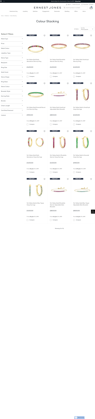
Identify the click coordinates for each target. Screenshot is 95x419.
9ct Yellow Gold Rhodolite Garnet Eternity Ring (57, 60)
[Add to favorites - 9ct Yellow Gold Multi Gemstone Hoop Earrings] (44, 131)
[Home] (47, 7)
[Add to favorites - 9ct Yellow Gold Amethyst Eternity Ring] (91, 35)
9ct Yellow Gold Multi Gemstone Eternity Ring (34, 60)
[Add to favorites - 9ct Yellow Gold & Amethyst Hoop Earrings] (91, 83)
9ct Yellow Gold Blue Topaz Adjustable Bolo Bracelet (81, 204)
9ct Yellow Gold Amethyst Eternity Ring (81, 60)
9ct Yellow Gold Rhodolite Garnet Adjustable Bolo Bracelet (57, 205)
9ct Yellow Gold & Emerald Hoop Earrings (81, 156)
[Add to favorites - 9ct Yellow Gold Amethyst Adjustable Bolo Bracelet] (68, 83)
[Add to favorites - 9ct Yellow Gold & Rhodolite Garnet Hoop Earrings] (68, 131)
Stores (91, 4)
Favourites (85, 4)
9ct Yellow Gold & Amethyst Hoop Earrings (81, 108)
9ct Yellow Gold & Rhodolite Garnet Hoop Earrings (58, 156)
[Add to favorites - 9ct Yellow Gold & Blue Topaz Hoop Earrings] (44, 179)
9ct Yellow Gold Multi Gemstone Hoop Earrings (34, 156)
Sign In (69, 4)
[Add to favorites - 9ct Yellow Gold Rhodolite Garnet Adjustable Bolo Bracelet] (68, 179)
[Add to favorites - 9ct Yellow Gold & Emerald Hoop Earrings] (91, 131)
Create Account (76, 4)
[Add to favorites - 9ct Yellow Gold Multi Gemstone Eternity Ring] (44, 35)
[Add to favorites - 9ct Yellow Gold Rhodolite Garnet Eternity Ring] (68, 35)
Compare (31, 76)
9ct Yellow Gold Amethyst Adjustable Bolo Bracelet (57, 108)
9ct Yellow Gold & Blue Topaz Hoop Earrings (35, 204)
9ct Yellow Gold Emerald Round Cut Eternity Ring (36, 108)
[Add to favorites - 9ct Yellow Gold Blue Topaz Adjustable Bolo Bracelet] (91, 179)
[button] (4, 1)
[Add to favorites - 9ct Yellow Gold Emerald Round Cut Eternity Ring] (44, 83)
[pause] (1, 1)
